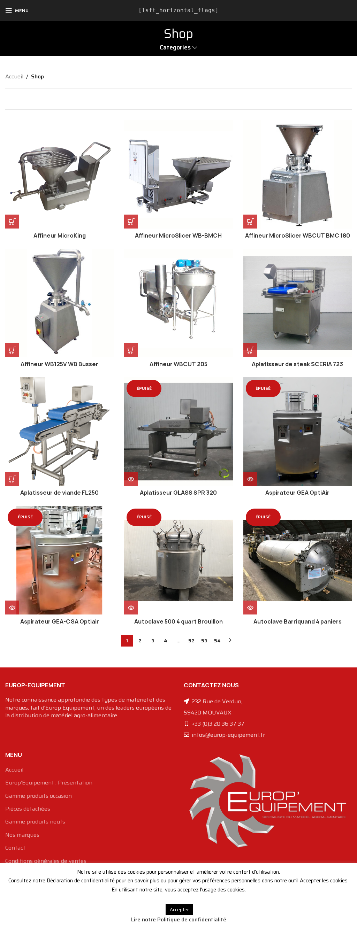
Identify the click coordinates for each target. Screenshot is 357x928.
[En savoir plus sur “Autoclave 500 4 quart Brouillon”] (131, 607)
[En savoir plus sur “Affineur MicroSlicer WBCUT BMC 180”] (250, 222)
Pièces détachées (27, 809)
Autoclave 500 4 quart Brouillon (178, 621)
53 (204, 640)
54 (217, 640)
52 (191, 640)
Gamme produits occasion (38, 796)
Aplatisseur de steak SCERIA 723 (297, 364)
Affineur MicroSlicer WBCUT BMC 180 (297, 235)
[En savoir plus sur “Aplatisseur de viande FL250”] (12, 479)
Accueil (14, 76)
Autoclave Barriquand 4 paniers (297, 621)
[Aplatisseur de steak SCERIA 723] (297, 303)
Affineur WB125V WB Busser (59, 364)
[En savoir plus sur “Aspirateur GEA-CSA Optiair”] (12, 607)
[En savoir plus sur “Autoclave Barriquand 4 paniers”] (250, 607)
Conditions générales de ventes (45, 861)
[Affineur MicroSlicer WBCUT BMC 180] (297, 174)
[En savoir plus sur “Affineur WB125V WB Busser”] (12, 350)
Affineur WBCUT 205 (178, 364)
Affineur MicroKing (59, 235)
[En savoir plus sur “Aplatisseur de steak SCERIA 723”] (250, 350)
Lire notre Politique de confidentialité (178, 919)
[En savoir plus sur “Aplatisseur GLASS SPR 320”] (131, 479)
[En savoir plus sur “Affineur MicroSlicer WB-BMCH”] (131, 222)
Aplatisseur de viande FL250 (59, 492)
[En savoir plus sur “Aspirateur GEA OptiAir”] (250, 479)
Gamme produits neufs (35, 822)
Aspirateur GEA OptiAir (297, 492)
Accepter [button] (179, 909)
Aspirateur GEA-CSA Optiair (59, 621)
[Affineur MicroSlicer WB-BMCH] (178, 174)
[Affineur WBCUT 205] (178, 303)
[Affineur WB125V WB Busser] (59, 303)
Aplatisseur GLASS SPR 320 (178, 492)
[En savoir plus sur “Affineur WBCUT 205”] (131, 350)
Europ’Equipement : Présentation (48, 783)
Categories (175, 48)
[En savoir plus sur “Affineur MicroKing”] (12, 222)
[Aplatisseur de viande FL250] (59, 431)
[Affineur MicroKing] (59, 174)
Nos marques (22, 835)
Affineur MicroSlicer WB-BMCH (178, 235)
